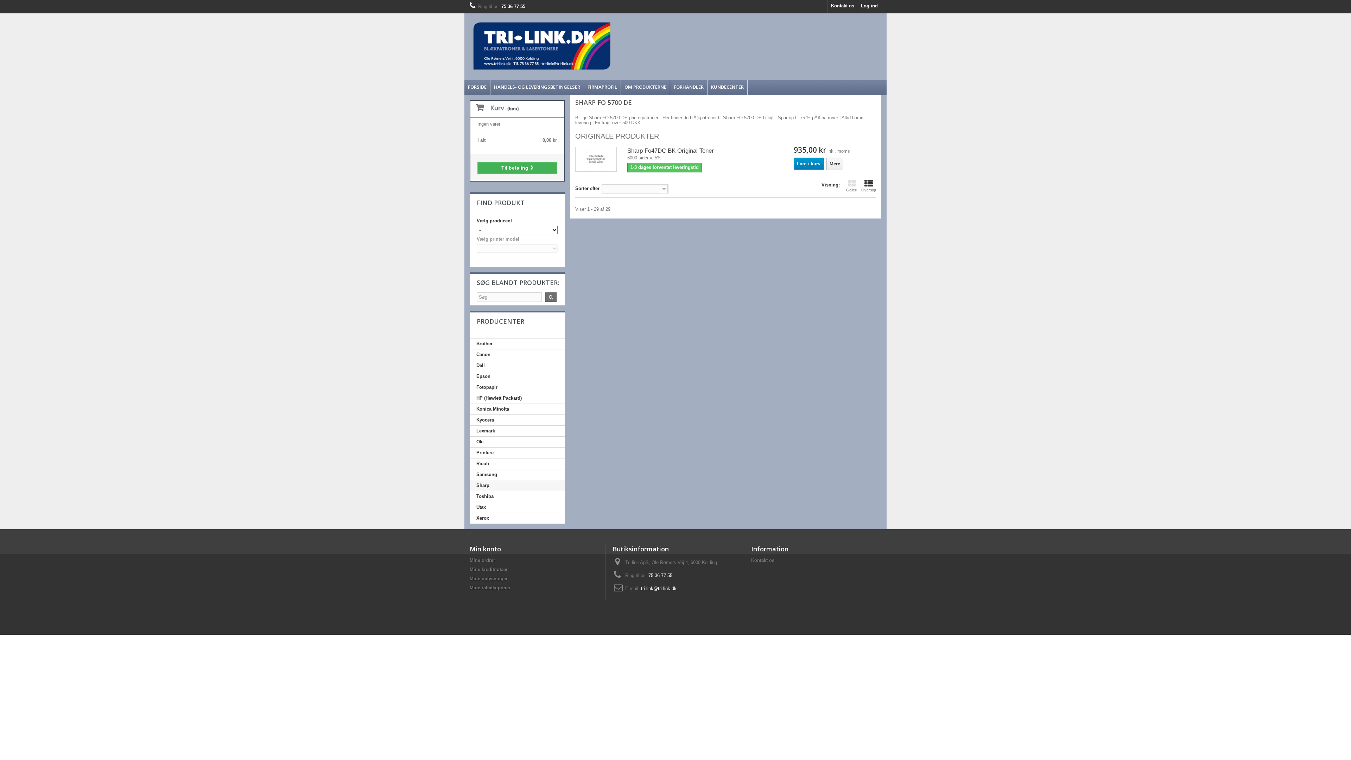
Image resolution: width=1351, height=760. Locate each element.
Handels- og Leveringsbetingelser (537, 87)
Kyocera (485, 420)
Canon (483, 354)
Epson (483, 376)
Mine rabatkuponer (490, 587)
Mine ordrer (482, 560)
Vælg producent (494, 220)
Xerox (482, 518)
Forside (477, 87)
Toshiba (485, 496)
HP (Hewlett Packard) (499, 398)
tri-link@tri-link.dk (659, 588)
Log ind (869, 5)
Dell (480, 365)
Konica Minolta (492, 409)
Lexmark (485, 430)
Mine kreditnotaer (489, 569)
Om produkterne (645, 87)
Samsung (486, 474)
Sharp (482, 485)
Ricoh (482, 463)
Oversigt (868, 190)
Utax (481, 507)
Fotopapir (486, 387)
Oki (480, 441)
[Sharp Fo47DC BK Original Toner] (596, 159)
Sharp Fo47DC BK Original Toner (670, 150)
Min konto (485, 549)
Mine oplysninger (489, 578)
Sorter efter (587, 188)
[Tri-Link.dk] (623, 46)
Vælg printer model (498, 239)
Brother (484, 343)
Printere (485, 452)
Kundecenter (727, 87)
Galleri (851, 190)
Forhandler (689, 87)
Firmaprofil (602, 87)
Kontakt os (842, 5)
